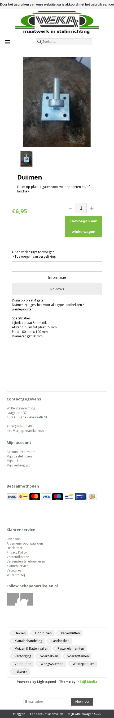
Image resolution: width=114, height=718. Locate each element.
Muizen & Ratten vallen (31, 648)
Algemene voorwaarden (25, 543)
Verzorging (23, 656)
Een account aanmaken (46, 714)
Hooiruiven (43, 633)
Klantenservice (17, 566)
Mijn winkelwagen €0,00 (84, 714)
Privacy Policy (17, 552)
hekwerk (21, 671)
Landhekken (60, 641)
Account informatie (21, 452)
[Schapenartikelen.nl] (57, 23)
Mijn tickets (15, 461)
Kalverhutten (70, 633)
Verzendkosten (18, 557)
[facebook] (13, 604)
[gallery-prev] (14, 159)
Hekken (20, 633)
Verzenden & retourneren (26, 561)
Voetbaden (23, 664)
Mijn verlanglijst (18, 465)
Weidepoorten (84, 664)
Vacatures (14, 570)
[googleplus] (26, 604)
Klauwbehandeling (28, 641)
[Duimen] (57, 102)
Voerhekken (49, 656)
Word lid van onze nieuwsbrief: (57, 693)
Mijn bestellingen (19, 456)
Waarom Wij (16, 575)
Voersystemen (78, 656)
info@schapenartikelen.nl (26, 430)
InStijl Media (86, 681)
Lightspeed (46, 681)
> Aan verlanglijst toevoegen (33, 252)
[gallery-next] (99, 159)
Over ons (13, 539)
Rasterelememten (71, 648)
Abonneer (82, 701)
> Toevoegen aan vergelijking (34, 256)
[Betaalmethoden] (12, 499)
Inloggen (19, 714)
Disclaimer (15, 548)
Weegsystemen (52, 664)
